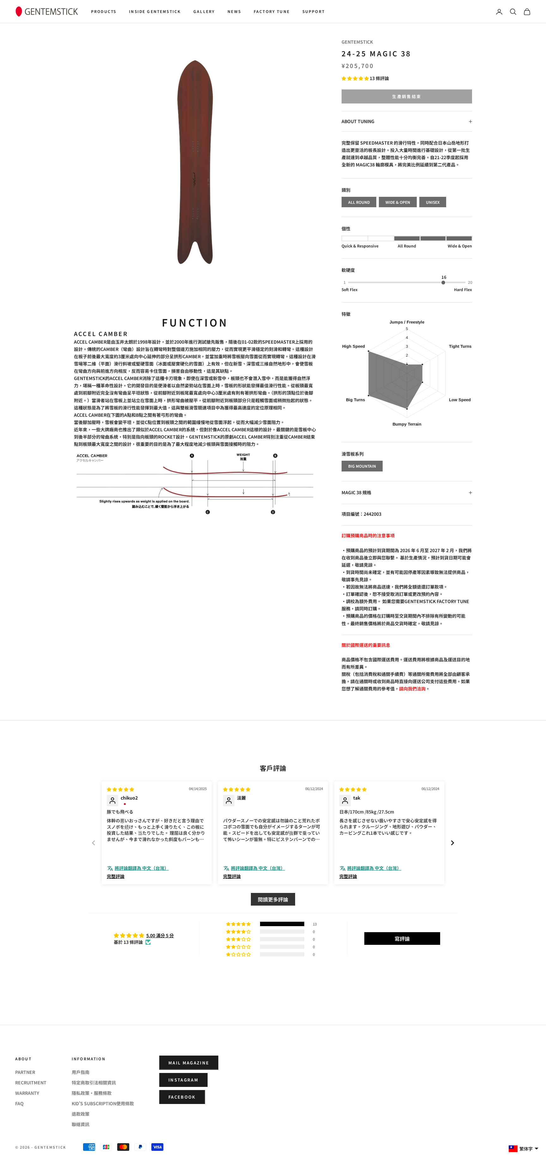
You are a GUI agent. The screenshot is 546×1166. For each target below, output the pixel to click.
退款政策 (80, 1114)
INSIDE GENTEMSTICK (155, 11)
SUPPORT (313, 11)
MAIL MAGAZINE (188, 1063)
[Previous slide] (93, 843)
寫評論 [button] (402, 938)
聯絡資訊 (80, 1124)
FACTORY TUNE (272, 11)
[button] (356, 78)
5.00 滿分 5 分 (160, 935)
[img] (120, 789)
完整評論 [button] (115, 876)
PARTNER (25, 1072)
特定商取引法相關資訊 (94, 1082)
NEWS (234, 11)
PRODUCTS (103, 11)
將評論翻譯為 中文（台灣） (142, 868)
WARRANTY (27, 1093)
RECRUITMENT (30, 1082)
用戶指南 (80, 1072)
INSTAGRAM (183, 1080)
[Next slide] (452, 843)
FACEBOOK (182, 1097)
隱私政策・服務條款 (92, 1093)
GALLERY (204, 11)
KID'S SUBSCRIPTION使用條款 (103, 1103)
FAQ (19, 1103)
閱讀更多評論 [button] (273, 899)
